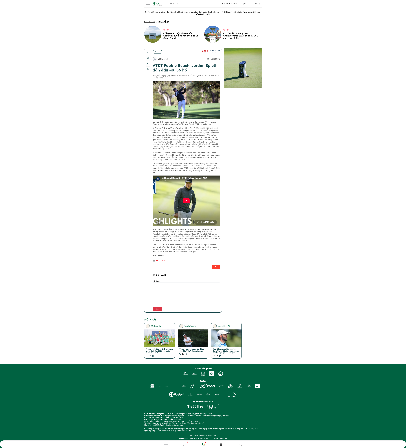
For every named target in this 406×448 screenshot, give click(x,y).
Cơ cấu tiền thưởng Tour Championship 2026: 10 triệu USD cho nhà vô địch (240, 35)
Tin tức (157, 52)
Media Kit (223, 438)
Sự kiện (166, 30)
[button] (240, 444)
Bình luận (160, 261)
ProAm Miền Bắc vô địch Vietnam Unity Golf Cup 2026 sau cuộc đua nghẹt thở (159, 351)
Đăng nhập (247, 4)
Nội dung (156, 281)
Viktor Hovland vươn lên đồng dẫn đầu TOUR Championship (191, 350)
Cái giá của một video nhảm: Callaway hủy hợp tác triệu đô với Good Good (181, 35)
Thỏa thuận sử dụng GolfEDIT (200, 438)
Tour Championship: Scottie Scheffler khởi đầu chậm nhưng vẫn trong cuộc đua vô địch (226, 351)
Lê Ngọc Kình (163, 59)
